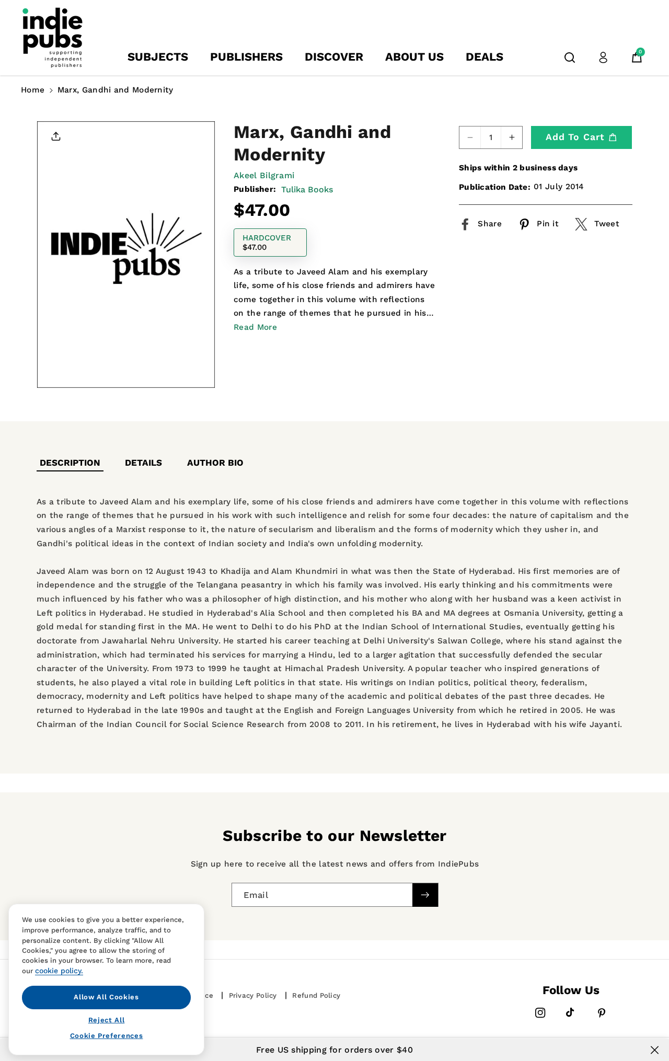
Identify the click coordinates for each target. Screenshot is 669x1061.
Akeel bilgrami (264, 175)
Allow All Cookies (106, 997)
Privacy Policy (253, 995)
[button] (569, 57)
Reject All (106, 1019)
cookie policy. (59, 970)
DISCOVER (334, 56)
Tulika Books (307, 189)
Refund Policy (316, 995)
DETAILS (143, 462)
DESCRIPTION (70, 462)
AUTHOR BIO (215, 462)
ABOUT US (414, 56)
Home (32, 90)
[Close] (654, 1050)
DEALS (484, 56)
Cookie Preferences (106, 1036)
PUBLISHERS (246, 56)
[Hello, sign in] (603, 57)
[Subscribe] (424, 895)
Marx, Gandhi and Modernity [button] (115, 90)
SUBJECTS (158, 56)
